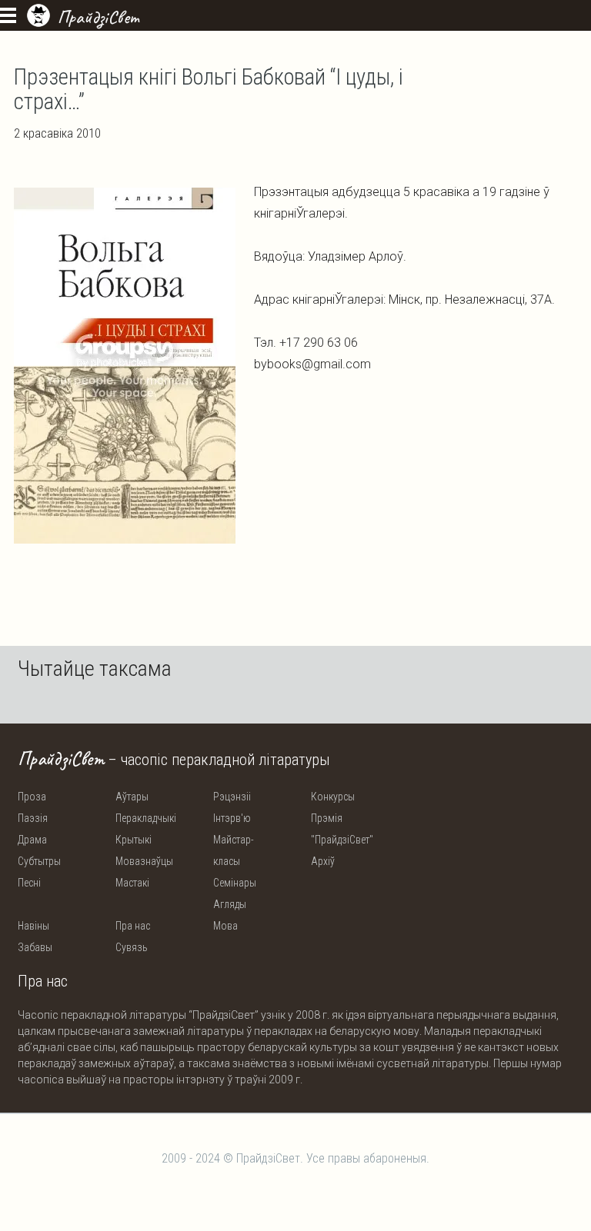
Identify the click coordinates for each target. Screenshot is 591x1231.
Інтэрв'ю (232, 818)
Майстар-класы (233, 850)
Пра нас (132, 926)
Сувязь (131, 947)
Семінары (234, 883)
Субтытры (39, 861)
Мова (225, 926)
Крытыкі (133, 839)
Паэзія (33, 818)
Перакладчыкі (145, 818)
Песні (29, 883)
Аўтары (132, 796)
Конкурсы (333, 796)
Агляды (229, 904)
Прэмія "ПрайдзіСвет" (342, 829)
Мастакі (132, 883)
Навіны (33, 926)
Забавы (35, 947)
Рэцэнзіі (232, 796)
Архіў (323, 861)
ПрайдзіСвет (98, 17)
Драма (32, 839)
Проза (32, 796)
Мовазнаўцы (144, 861)
